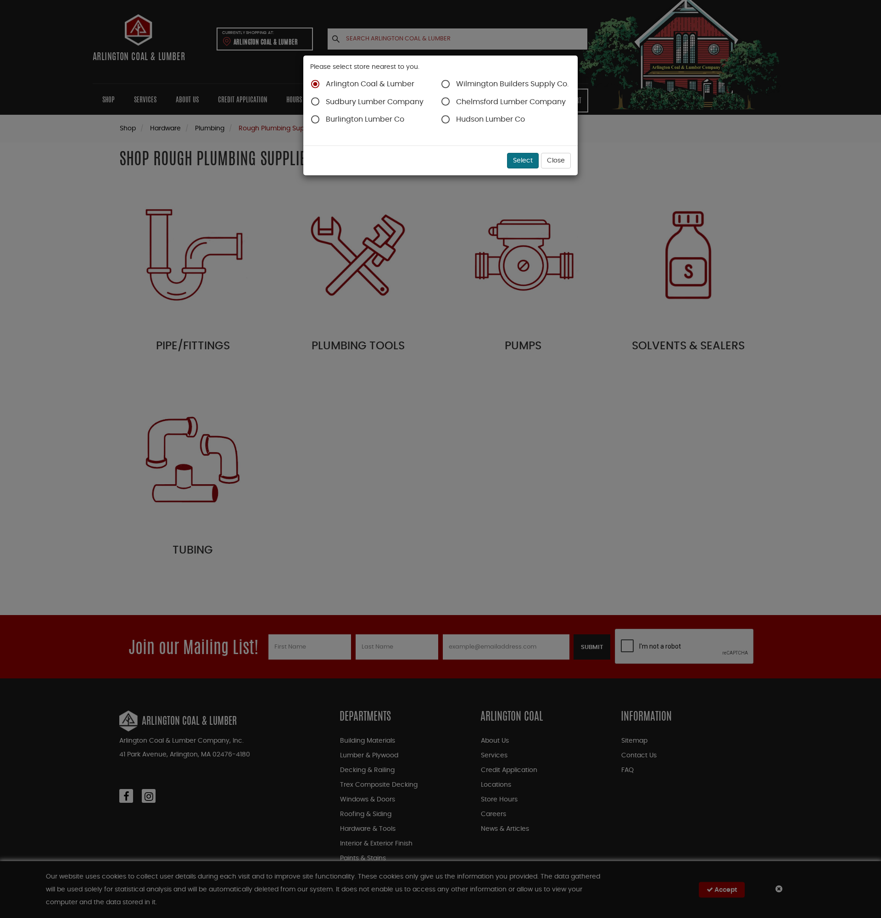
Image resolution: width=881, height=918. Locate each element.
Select (523, 160)
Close (556, 160)
